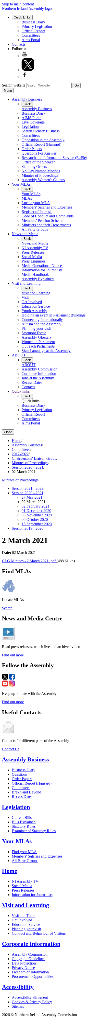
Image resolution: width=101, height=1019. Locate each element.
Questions (19, 774)
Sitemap (18, 1006)
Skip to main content (18, 4)
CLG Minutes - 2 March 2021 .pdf (29, 561)
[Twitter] (28, 70)
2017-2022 (20, 454)
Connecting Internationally (42, 319)
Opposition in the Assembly (43, 140)
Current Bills (22, 817)
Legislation (30, 126)
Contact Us (10, 749)
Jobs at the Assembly (38, 378)
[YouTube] (24, 55)
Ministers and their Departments (46, 225)
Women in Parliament (38, 342)
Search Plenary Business (41, 131)
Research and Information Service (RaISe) (54, 158)
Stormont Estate (34, 333)
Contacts (18, 44)
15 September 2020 (37, 524)
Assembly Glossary (37, 337)
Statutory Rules (24, 826)
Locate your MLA (36, 203)
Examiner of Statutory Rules (34, 831)
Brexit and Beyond (26, 792)
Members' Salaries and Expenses (47, 207)
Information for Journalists (42, 270)
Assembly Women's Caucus (43, 180)
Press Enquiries (33, 261)
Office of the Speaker (38, 162)
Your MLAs (21, 184)
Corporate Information (39, 373)
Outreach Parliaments (38, 346)
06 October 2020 (35, 519)
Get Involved (32, 302)
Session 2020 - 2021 (27, 467)
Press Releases (33, 252)
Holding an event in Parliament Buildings (54, 315)
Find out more (13, 655)
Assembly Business (27, 99)
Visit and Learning (26, 283)
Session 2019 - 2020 (27, 528)
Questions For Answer (39, 153)
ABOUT (19, 355)
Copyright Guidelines (28, 959)
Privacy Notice (23, 968)
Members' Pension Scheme (42, 220)
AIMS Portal (31, 118)
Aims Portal (31, 40)
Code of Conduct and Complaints (48, 216)
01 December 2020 (36, 511)
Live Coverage (33, 122)
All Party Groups (35, 229)
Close (8, 432)
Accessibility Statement (30, 997)
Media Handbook (35, 274)
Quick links (21, 391)
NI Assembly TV (35, 248)
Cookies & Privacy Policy (32, 1002)
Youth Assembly (34, 311)
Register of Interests (37, 212)
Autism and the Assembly (41, 324)
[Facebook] (24, 76)
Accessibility (18, 987)
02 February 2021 (35, 506)
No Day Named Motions (41, 171)
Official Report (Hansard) (41, 144)
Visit (25, 297)
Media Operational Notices (42, 266)
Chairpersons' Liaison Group (34, 458)
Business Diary (33, 22)
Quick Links (22, 17)
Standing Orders (34, 166)
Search (7, 608)
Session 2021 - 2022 (27, 488)
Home (16, 441)
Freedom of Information (30, 972)
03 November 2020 (37, 515)
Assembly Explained (38, 279)
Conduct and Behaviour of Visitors (39, 933)
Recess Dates (32, 382)
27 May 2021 (32, 497)
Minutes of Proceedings (40, 175)
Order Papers (32, 149)
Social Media (32, 257)
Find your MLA (24, 852)
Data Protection (24, 963)
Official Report (33, 31)
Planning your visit (36, 328)
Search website (13, 85)
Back (27, 104)
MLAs (27, 198)
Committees (31, 35)
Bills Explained (24, 822)
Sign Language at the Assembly (46, 351)
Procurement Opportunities (32, 976)
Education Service (36, 306)
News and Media (25, 234)
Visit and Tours (23, 916)
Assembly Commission (39, 369)
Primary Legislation (37, 26)
